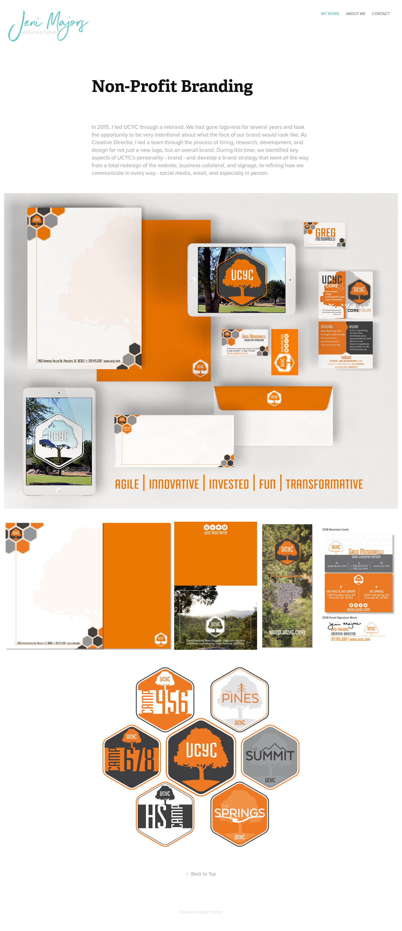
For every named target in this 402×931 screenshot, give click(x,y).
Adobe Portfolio (210, 911)
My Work (330, 13)
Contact (381, 13)
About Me (355, 13)
